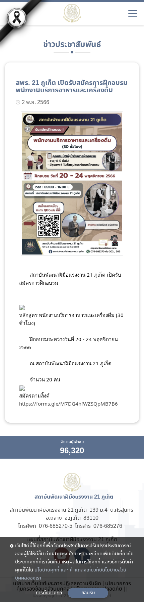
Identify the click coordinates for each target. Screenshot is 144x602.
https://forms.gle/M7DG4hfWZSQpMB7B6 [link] (68, 403)
